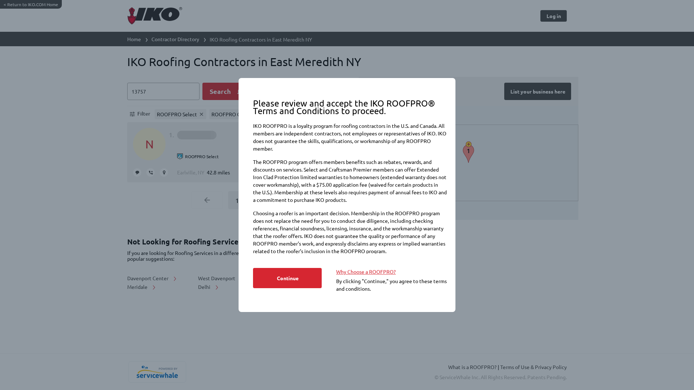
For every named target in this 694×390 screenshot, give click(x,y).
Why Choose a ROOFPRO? (366, 271)
